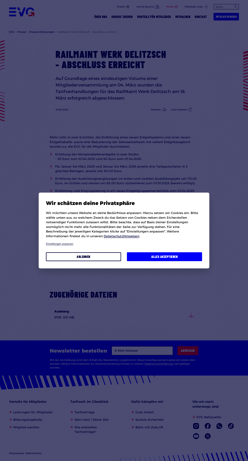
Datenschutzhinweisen (121, 236)
